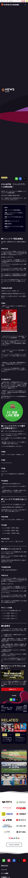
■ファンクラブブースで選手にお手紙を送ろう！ (13, 213)
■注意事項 (8, 224)
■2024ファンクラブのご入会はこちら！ (13, 227)
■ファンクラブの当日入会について (13, 217)
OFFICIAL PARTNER (14, 845)
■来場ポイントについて (11, 221)
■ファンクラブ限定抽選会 (12, 210)
